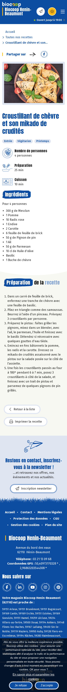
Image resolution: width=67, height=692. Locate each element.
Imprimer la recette (28, 421)
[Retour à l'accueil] (11, 4)
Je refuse (21, 685)
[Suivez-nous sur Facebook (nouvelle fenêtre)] (7, 587)
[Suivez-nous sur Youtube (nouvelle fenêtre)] (32, 587)
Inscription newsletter (36, 488)
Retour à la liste (24, 409)
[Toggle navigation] (63, 12)
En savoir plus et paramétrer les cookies (33, 676)
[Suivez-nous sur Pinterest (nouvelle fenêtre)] (58, 587)
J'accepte (47, 685)
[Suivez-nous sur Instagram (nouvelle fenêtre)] (45, 587)
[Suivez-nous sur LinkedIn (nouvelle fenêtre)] (19, 587)
